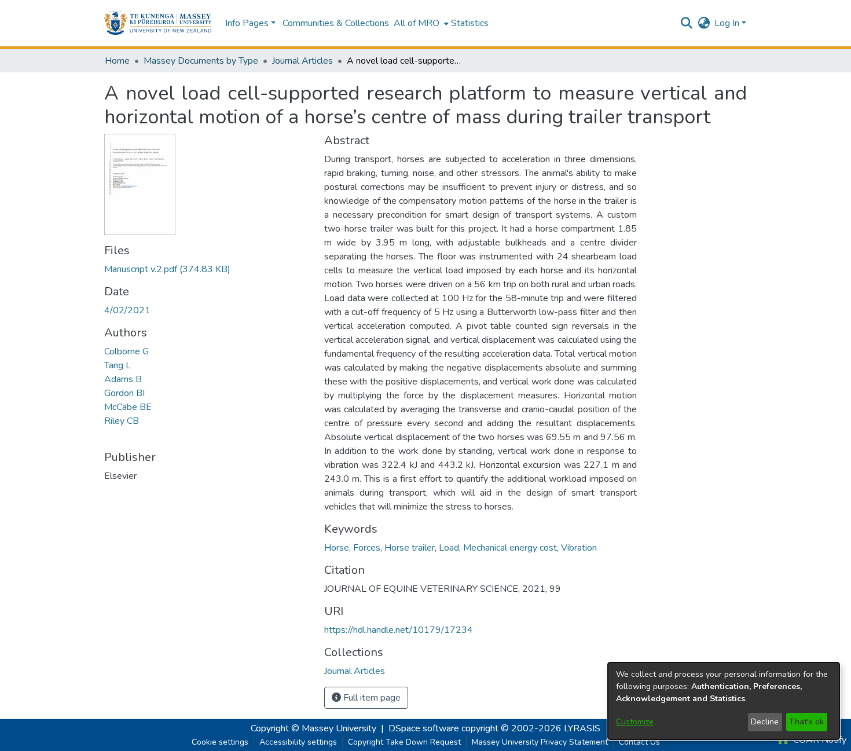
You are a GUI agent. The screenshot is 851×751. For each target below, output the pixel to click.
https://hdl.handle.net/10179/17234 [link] (398, 630)
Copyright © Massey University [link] (313, 728)
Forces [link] (366, 547)
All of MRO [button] (416, 23)
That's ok (806, 721)
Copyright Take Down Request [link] (404, 742)
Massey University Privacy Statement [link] (540, 742)
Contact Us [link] (639, 742)
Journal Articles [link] (302, 60)
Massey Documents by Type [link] (201, 60)
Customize (635, 721)
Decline (765, 721)
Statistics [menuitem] (470, 23)
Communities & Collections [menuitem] (336, 23)
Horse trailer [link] (409, 547)
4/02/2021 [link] (127, 310)
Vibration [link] (579, 547)
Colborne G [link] (126, 351)
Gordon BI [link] (124, 393)
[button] (157, 23)
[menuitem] (420, 23)
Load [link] (449, 547)
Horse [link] (336, 547)
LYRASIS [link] (582, 728)
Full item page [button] (371, 697)
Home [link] (117, 60)
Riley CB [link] (121, 421)
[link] (167, 269)
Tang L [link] (117, 365)
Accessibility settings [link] (298, 742)
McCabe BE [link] (128, 407)
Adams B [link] (123, 379)
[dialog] (723, 700)
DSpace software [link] (423, 728)
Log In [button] (728, 23)
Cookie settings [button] (220, 742)
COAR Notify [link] (818, 740)
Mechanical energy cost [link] (510, 547)
